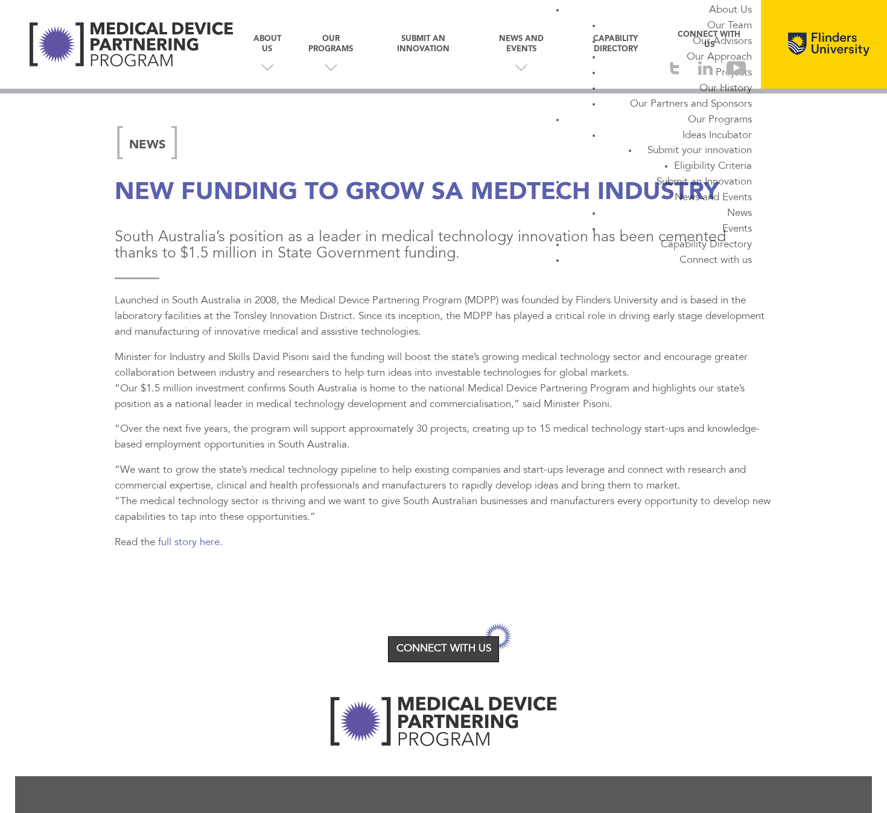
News (739, 213)
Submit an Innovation (704, 182)
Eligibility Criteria (713, 166)
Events (737, 229)
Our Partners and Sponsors (691, 104)
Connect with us (715, 260)
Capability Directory (706, 244)
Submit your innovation (699, 150)
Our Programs (720, 120)
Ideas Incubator (717, 135)
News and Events (713, 197)
